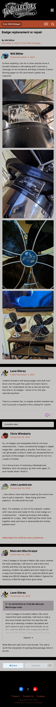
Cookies (41, 696)
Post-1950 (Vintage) (31, 43)
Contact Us (28, 696)
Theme (15, 696)
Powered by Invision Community (28, 702)
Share (14, 665)
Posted (22, 57)
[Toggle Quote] (6, 604)
